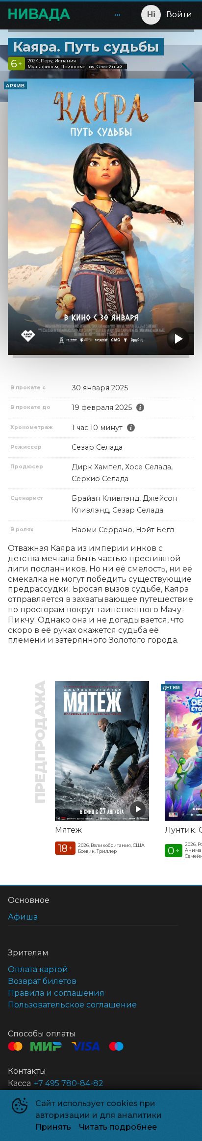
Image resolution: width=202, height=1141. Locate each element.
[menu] (102, 15)
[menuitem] (117, 15)
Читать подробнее (118, 1127)
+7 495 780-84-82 (68, 1083)
